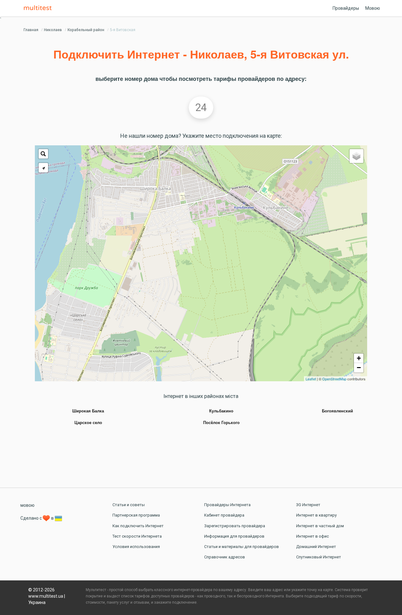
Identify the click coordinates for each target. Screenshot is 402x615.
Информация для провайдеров (234, 536)
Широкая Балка (88, 411)
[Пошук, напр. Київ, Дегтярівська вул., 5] (43, 154)
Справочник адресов (224, 557)
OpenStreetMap (334, 378)
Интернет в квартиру (316, 515)
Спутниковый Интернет (318, 557)
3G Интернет (308, 504)
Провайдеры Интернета (227, 504)
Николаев (53, 30)
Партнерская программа (136, 515)
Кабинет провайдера (224, 515)
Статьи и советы (128, 504)
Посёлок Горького (221, 423)
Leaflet (311, 378)
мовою (27, 505)
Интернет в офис (312, 536)
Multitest (39, 8)
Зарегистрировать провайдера (234, 525)
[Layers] (356, 156)
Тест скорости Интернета (137, 536)
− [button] (359, 368)
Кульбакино (221, 411)
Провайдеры (346, 8)
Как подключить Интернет (138, 525)
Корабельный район (86, 30)
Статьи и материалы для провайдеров (241, 546)
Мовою (372, 8)
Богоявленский (337, 411)
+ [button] (359, 358)
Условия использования (136, 546)
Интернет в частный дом (320, 525)
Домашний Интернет (316, 546)
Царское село (88, 423)
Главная (31, 30)
